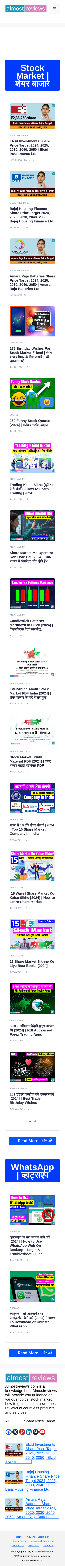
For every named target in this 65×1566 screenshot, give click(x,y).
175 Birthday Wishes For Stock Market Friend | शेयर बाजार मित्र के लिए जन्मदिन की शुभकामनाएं (31, 355)
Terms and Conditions (42, 1541)
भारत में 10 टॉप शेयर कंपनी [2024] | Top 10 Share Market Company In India (32, 829)
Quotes (14, 415)
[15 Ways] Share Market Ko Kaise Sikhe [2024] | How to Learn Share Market (32, 898)
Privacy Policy (18, 1541)
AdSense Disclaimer (38, 1536)
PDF (28, 683)
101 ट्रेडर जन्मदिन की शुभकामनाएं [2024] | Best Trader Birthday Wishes (32, 1098)
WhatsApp (15, 1231)
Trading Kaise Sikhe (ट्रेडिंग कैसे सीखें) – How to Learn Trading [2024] (31, 489)
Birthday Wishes (18, 343)
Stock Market (17, 479)
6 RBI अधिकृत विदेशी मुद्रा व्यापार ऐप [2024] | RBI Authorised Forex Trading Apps (32, 1030)
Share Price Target (20, 135)
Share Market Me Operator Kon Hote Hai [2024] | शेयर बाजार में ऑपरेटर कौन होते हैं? (31, 557)
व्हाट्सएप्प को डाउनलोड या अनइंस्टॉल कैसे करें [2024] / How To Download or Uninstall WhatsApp (32, 1320)
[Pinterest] (22, 1432)
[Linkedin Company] (29, 1432)
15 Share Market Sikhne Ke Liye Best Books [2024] (32, 964)
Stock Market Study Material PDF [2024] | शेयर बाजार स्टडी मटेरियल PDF (30, 761)
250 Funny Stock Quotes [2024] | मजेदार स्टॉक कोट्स (30, 423)
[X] (15, 1432)
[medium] (36, 1432)
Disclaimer (33, 1545)
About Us (49, 1545)
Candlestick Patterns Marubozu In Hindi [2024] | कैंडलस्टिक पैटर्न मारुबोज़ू (31, 625)
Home (19, 1536)
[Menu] (54, 8)
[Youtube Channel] (42, 1432)
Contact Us (18, 1545)
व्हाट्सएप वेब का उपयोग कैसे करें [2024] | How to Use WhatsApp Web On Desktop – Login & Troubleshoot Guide (30, 1245)
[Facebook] (9, 1432)
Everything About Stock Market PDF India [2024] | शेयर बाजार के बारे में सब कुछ (30, 693)
